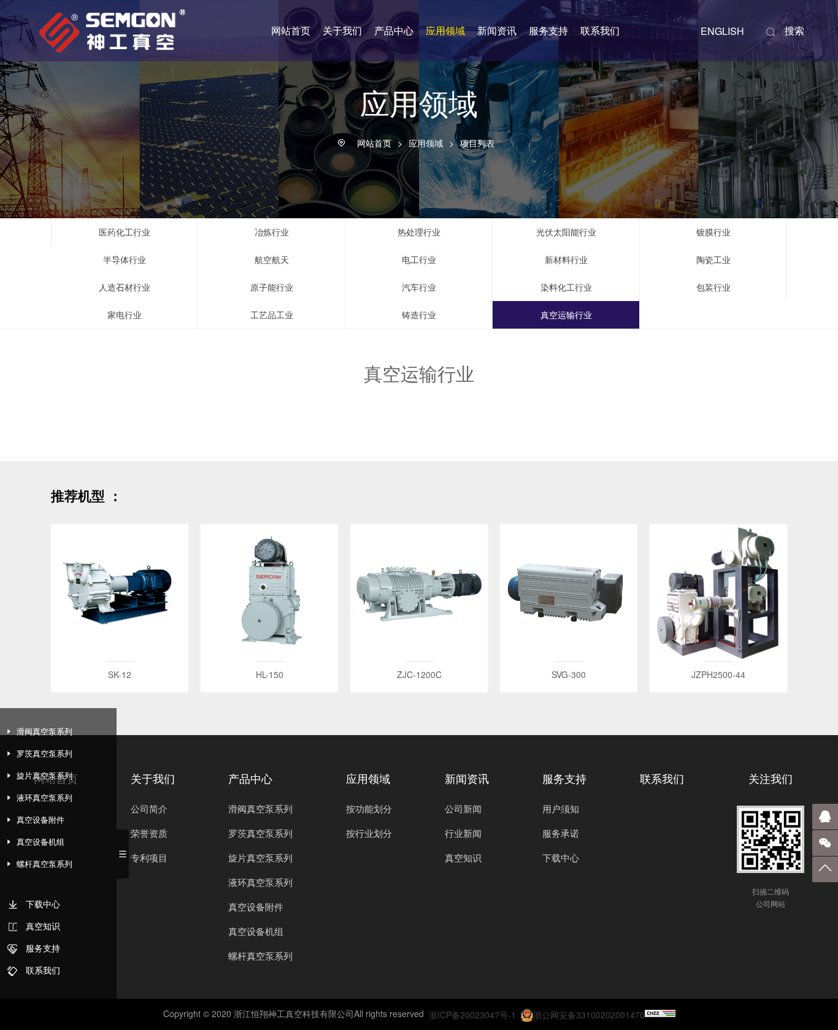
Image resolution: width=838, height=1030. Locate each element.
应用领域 (445, 30)
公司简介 (149, 808)
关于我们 (342, 30)
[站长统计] (660, 1014)
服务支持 (548, 30)
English (722, 31)
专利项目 (149, 857)
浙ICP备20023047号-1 (472, 1015)
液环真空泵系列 (260, 882)
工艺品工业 (271, 314)
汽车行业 (419, 287)
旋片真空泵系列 (260, 857)
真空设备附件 (255, 906)
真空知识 (463, 857)
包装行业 (713, 287)
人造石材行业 (124, 287)
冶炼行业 (272, 232)
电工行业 (419, 259)
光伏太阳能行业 (566, 232)
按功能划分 (369, 808)
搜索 (784, 30)
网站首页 (290, 30)
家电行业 (124, 314)
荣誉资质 (149, 832)
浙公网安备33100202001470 (589, 1015)
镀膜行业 (713, 232)
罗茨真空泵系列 (260, 832)
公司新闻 (463, 808)
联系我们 (600, 30)
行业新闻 (463, 832)
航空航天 (272, 259)
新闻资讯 (497, 30)
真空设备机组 (255, 931)
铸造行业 (419, 314)
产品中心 (393, 30)
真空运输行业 (566, 314)
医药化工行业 (124, 232)
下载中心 (560, 857)
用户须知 (560, 808)
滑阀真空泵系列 (260, 808)
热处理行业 (419, 232)
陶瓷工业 (713, 259)
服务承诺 (560, 832)
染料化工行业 (566, 287)
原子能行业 (271, 287)
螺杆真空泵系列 (260, 955)
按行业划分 (369, 832)
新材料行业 (566, 259)
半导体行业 (124, 259)
